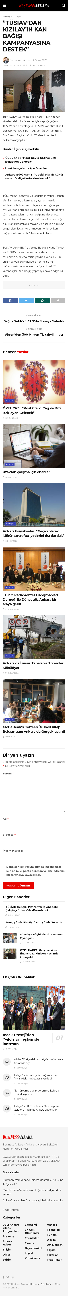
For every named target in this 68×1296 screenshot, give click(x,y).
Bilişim (7, 1249)
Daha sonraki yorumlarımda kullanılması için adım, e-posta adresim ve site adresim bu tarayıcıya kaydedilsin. (35, 871)
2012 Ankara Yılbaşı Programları (11, 1228)
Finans (29, 1243)
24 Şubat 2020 (11, 673)
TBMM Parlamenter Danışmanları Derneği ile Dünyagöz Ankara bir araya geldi (30, 599)
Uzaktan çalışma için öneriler (26, 168)
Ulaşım (51, 1240)
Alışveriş (8, 1236)
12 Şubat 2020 (11, 737)
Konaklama (32, 1258)
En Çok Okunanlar (32, 1231)
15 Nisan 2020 (11, 418)
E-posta (9, 834)
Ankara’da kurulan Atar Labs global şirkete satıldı (33, 1200)
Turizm (52, 1234)
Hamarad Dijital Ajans (41, 1284)
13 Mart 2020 (10, 477)
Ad (6, 818)
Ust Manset (55, 1245)
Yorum (8, 773)
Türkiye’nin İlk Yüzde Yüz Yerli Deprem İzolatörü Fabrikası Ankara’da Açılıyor (37, 1108)
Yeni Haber (54, 1260)
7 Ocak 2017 (40, 60)
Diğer (6, 1254)
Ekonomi (31, 1224)
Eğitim (7, 1259)
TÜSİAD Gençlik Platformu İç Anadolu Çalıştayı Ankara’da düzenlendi (31, 908)
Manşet (10, 523)
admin (22, 60)
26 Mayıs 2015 (28, 962)
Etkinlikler (32, 1238)
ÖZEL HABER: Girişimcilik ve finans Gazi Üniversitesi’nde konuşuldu (39, 954)
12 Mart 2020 (10, 541)
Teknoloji (53, 1229)
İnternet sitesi (13, 850)
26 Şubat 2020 (11, 609)
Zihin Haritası (11, 1209)
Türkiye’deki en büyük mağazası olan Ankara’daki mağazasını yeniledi (36, 1077)
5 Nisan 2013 (28, 943)
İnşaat (29, 1253)
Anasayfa (8, 16)
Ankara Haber (7, 1243)
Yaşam (18, 16)
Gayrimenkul (33, 1248)
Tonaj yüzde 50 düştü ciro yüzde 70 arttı (33, 922)
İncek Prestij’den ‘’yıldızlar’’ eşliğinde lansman (21, 1039)
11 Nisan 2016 (13, 927)
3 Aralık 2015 (13, 915)
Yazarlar (52, 1255)
